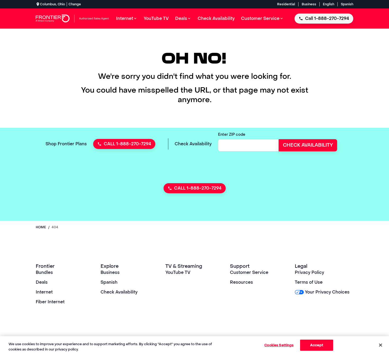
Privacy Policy (309, 272)
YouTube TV (178, 272)
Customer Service (249, 272)
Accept (316, 345)
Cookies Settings (278, 345)
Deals (42, 282)
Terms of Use (309, 282)
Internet (44, 292)
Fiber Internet (50, 302)
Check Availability (119, 292)
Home (41, 227)
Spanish (347, 4)
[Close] (380, 345)
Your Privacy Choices (327, 292)
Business (309, 4)
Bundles (44, 272)
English (328, 4)
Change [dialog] (75, 4)
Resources (241, 282)
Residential (286, 4)
